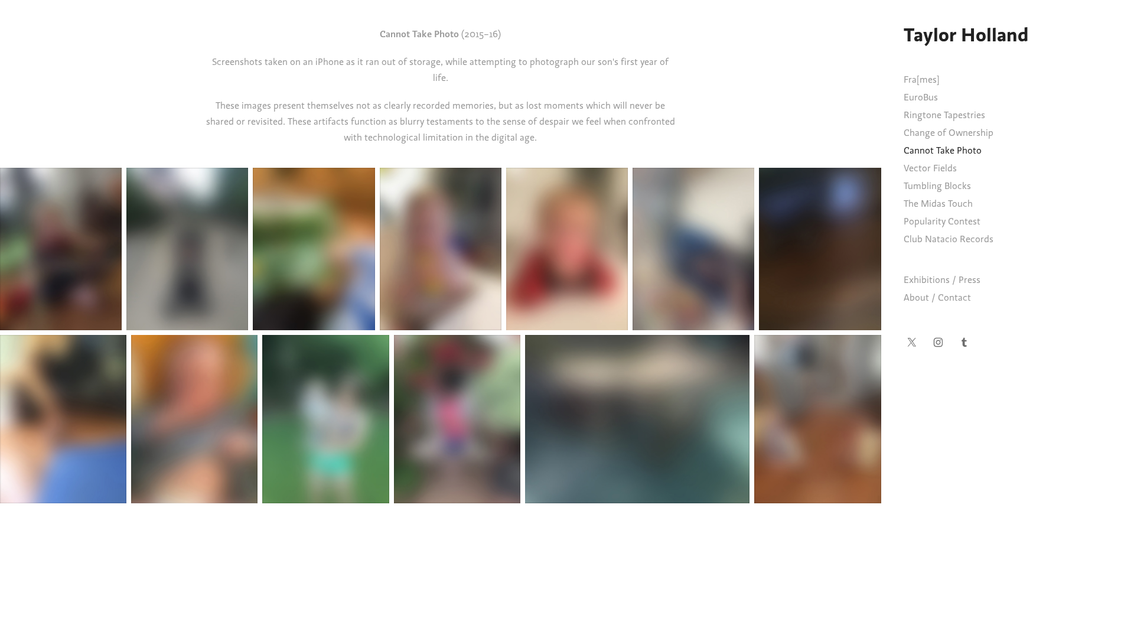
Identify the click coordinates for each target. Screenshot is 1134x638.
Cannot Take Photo (943, 150)
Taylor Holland (966, 34)
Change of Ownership (948, 133)
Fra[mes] (922, 79)
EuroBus (921, 97)
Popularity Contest (942, 221)
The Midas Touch (938, 203)
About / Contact (937, 297)
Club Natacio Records (948, 239)
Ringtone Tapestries (944, 115)
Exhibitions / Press (942, 280)
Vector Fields (930, 168)
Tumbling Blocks (937, 186)
